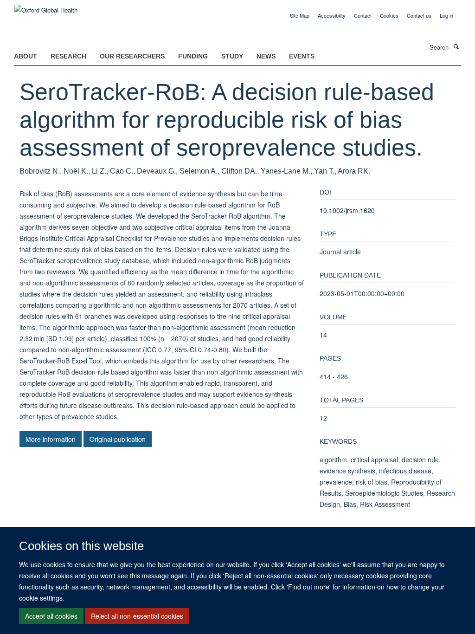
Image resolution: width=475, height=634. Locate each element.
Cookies (389, 15)
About (25, 56)
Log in (446, 15)
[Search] (456, 46)
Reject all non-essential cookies (137, 616)
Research (68, 56)
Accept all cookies (51, 616)
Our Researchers (132, 56)
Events (302, 56)
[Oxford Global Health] (45, 6)
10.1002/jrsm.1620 (347, 210)
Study (232, 56)
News (266, 56)
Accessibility (332, 15)
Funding (193, 56)
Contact (363, 15)
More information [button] (51, 439)
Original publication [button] (118, 439)
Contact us (419, 15)
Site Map (299, 15)
